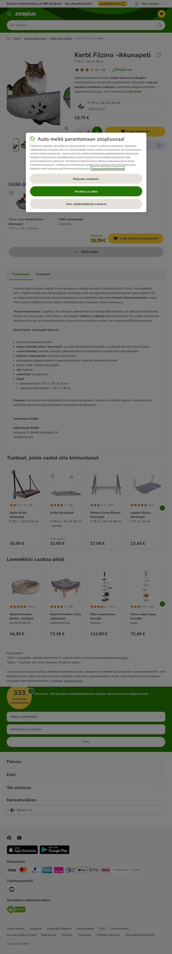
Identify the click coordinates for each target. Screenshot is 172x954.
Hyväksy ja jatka (86, 191)
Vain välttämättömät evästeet (86, 204)
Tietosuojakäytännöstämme (107, 168)
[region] (86, 172)
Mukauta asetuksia (86, 179)
